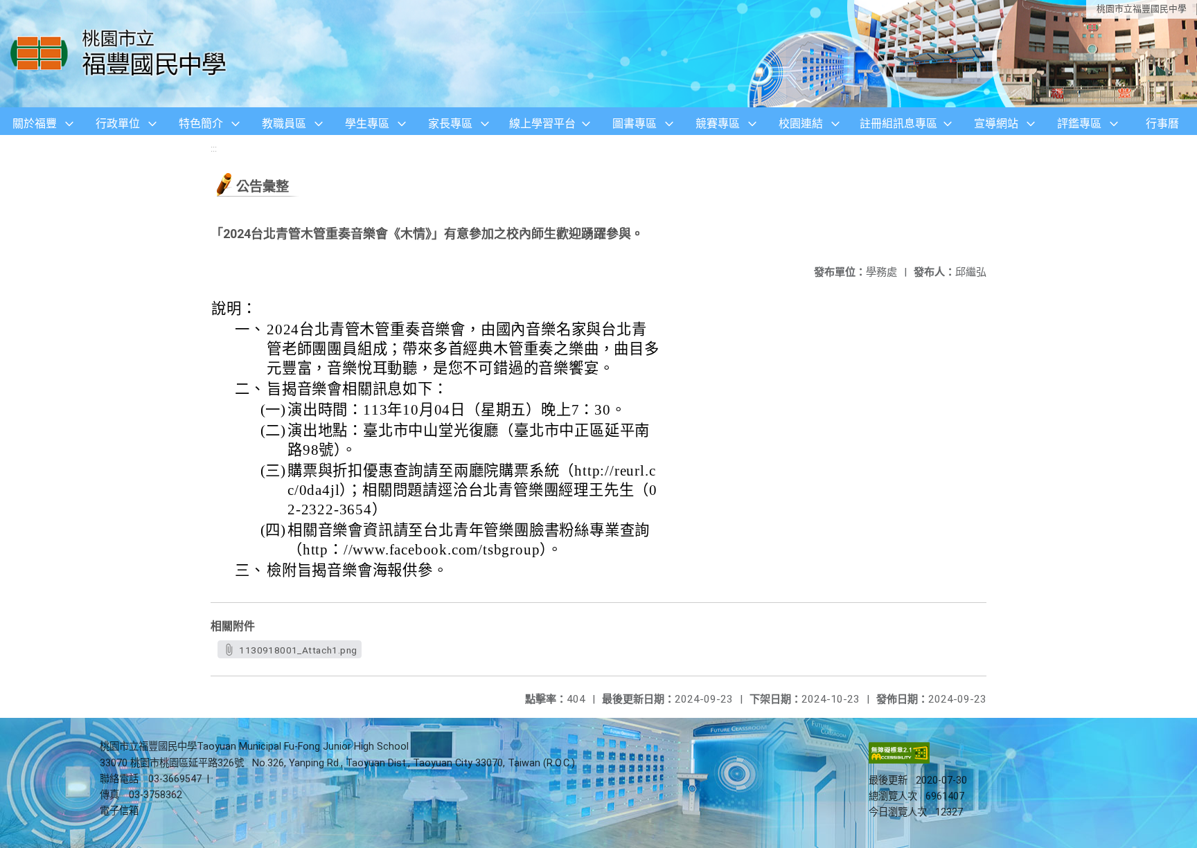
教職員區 (284, 123)
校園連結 (801, 123)
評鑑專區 (1079, 123)
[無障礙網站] (899, 760)
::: (214, 148)
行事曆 (1162, 123)
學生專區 (367, 123)
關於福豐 (34, 123)
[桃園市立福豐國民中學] (122, 53)
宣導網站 (996, 123)
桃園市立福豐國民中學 (1142, 8)
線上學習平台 (542, 123)
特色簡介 (201, 123)
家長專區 (450, 123)
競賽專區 (717, 123)
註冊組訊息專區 (898, 123)
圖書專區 (634, 123)
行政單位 (118, 123)
